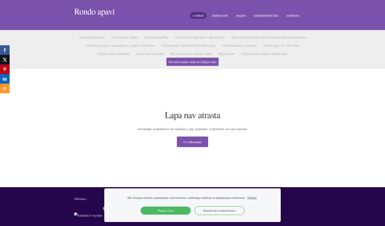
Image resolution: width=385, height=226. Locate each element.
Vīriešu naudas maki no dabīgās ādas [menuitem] (264, 53)
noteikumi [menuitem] (293, 15)
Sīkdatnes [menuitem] (80, 199)
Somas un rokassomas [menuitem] (150, 53)
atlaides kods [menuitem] (220, 15)
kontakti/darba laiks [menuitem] (266, 15)
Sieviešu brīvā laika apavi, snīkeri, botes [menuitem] (200, 37)
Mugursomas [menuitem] (226, 53)
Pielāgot (252, 198)
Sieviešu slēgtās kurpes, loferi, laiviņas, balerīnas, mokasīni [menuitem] (269, 37)
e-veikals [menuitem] (198, 15)
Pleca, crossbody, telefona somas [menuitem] (191, 53)
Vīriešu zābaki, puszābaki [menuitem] (113, 53)
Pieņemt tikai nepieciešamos (219, 210)
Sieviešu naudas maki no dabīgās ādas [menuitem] (192, 62)
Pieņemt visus (166, 210)
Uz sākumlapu (192, 142)
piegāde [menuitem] (241, 15)
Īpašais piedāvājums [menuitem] (92, 37)
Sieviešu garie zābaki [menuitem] (124, 37)
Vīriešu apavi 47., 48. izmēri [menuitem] (281, 45)
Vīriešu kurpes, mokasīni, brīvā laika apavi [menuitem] (188, 45)
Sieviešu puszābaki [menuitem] (156, 37)
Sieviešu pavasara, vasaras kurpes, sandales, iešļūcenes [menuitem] (120, 45)
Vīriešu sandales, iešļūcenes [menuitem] (239, 45)
